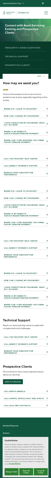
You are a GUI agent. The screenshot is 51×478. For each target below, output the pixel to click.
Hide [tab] (39, 76)
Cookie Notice (15, 464)
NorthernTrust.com (10, 426)
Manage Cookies (11, 472)
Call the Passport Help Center (20, 159)
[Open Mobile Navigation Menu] (46, 13)
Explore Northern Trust (12, 3)
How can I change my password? (21, 116)
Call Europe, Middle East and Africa (24, 398)
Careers (6, 433)
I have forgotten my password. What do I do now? (24, 124)
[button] (47, 109)
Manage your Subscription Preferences (18, 174)
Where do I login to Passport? (20, 109)
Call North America (15, 391)
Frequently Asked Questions (22, 48)
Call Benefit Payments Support (21, 166)
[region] (25, 457)
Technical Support (16, 57)
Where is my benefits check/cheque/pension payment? (21, 133)
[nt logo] (17, 12)
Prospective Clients (17, 65)
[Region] (43, 3)
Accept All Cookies (40, 472)
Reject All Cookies (26, 472)
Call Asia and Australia (17, 406)
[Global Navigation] (23, 3)
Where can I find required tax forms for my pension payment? (24, 141)
